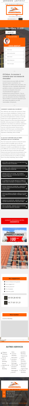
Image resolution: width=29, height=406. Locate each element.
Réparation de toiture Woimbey (24, 364)
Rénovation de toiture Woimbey (14, 359)
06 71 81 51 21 (20, 1)
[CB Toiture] (14, 10)
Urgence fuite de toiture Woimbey (24, 370)
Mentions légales (23, 403)
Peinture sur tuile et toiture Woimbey (24, 358)
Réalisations (12, 37)
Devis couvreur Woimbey (14, 353)
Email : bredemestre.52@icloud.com (14, 4)
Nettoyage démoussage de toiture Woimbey (14, 365)
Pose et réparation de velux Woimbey (5, 366)
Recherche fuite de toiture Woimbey (4, 358)
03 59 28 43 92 (8, 1)
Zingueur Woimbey (4, 353)
